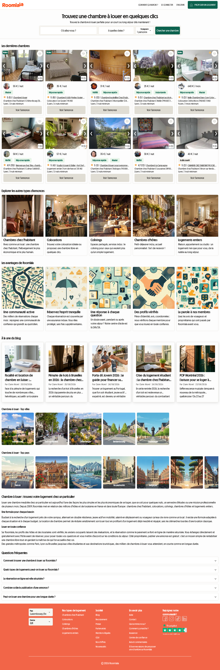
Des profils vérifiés (146, 312)
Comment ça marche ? (138, 628)
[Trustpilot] (175, 634)
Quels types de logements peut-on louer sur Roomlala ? (31, 569)
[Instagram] (171, 619)
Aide (131, 615)
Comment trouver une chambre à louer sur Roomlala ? (30, 560)
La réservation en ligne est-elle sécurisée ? (23, 578)
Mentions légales (103, 633)
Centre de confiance (138, 637)
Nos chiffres (100, 642)
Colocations (54, 240)
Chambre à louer (20, 97)
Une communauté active (18, 312)
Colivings (96, 240)
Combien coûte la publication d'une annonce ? (26, 587)
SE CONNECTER (167, 5)
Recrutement (101, 619)
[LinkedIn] (184, 619)
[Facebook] (165, 619)
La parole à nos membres (194, 312)
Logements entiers (190, 240)
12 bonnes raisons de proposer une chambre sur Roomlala (142, 648)
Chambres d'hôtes (145, 240)
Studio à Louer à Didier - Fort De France (73, 165)
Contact (132, 619)
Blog (98, 615)
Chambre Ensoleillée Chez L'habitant (116, 97)
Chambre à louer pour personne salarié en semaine (121, 165)
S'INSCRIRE (180, 5)
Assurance (133, 633)
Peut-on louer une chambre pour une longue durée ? (29, 596)
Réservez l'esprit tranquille (64, 312)
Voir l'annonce (22, 110)
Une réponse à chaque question (105, 313)
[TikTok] (178, 619)
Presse (98, 624)
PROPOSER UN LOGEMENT (205, 5)
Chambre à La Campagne (156, 165)
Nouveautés (101, 646)
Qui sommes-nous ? (137, 624)
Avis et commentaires (138, 642)
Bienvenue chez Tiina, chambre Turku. (31, 165)
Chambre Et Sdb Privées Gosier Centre (73, 97)
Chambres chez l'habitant (19, 240)
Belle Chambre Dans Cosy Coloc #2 (202, 97)
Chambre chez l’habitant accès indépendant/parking (166, 97)
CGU (97, 637)
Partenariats (101, 628)
